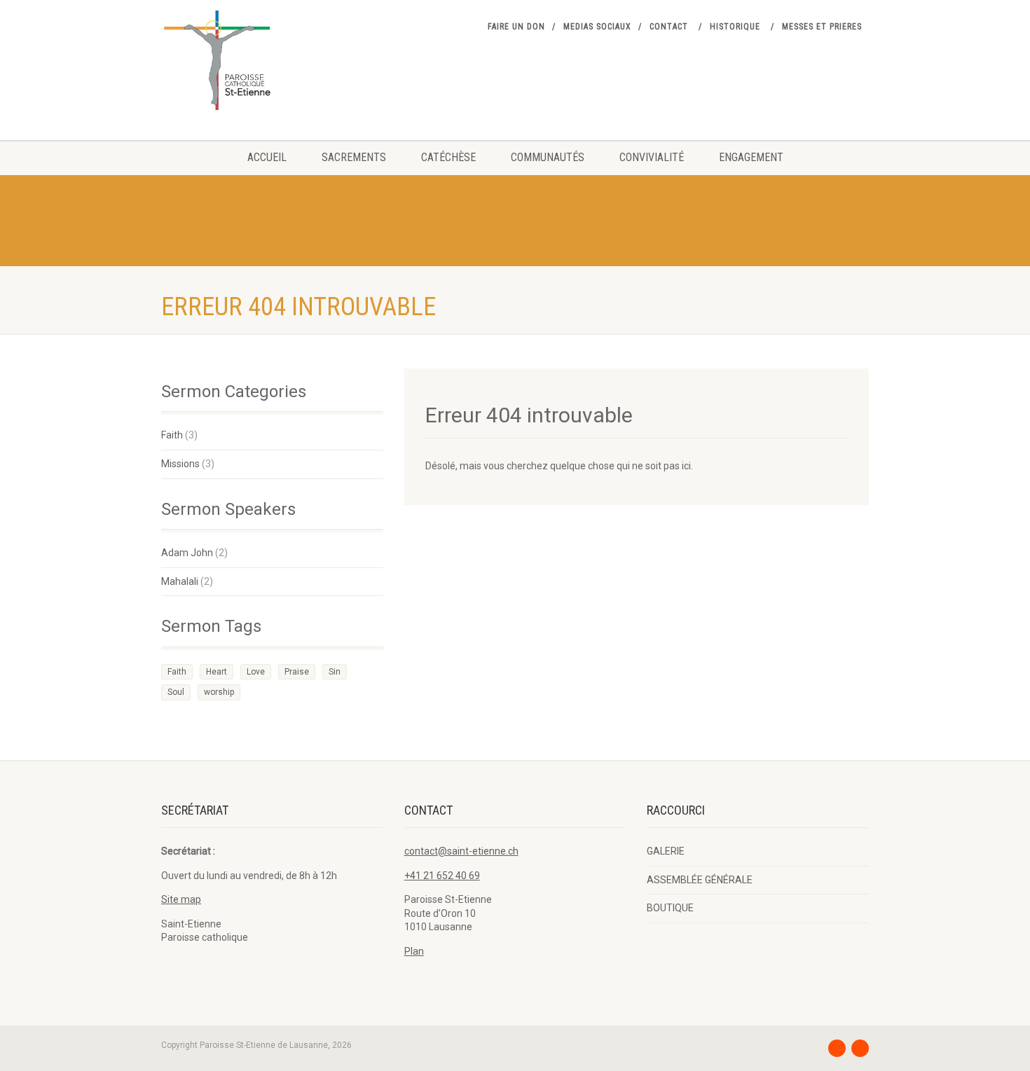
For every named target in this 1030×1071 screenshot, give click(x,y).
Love (256, 672)
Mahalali (179, 581)
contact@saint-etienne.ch (461, 851)
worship (219, 692)
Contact (669, 27)
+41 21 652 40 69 (442, 875)
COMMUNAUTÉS (547, 157)
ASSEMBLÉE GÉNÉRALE (700, 879)
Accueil (267, 157)
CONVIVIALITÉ (651, 157)
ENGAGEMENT (751, 157)
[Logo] (272, 60)
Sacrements (354, 157)
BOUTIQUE (670, 907)
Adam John (187, 552)
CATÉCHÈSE (448, 157)
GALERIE (666, 851)
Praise (296, 672)
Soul (175, 692)
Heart (216, 672)
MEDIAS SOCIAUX (597, 27)
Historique (735, 27)
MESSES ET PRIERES (822, 27)
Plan (414, 951)
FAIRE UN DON (516, 27)
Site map (181, 899)
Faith (172, 435)
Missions (180, 463)
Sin (335, 672)
